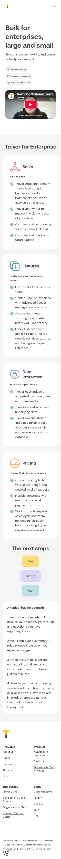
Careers (7, 770)
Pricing (6, 757)
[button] (6, 852)
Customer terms (43, 791)
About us (8, 751)
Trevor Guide (10, 791)
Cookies (38, 803)
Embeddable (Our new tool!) (44, 769)
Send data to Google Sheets (15, 799)
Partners (7, 763)
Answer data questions (41, 753)
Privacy (38, 797)
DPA (36, 816)
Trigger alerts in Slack (15, 807)
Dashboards (40, 761)
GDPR (37, 809)
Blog (5, 776)
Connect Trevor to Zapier (13, 815)
